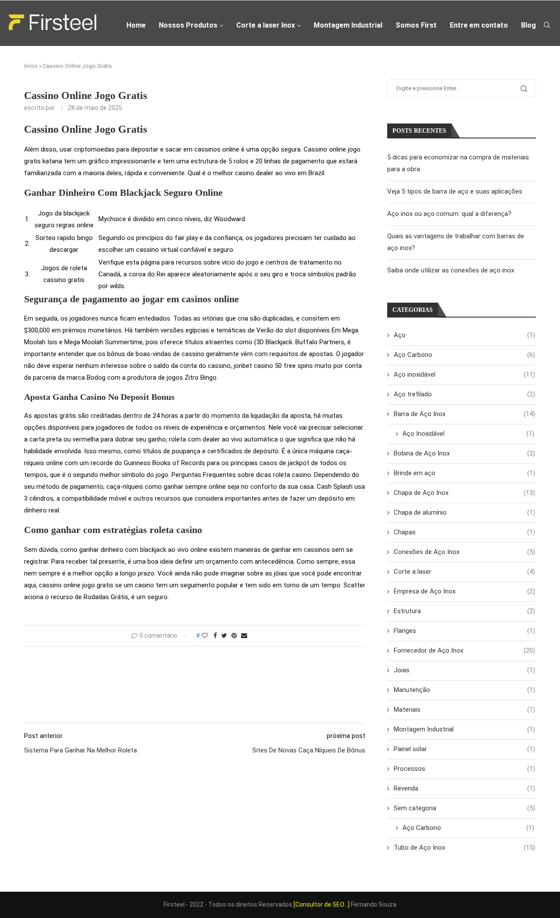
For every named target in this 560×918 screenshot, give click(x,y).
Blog (528, 25)
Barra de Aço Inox (464, 414)
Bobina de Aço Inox (464, 453)
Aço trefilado (464, 394)
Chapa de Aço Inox (464, 493)
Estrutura (464, 611)
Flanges (464, 631)
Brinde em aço (464, 473)
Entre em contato (479, 25)
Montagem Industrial (348, 25)
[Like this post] (205, 635)
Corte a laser (464, 572)
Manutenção (464, 690)
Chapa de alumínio (464, 512)
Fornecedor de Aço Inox (464, 650)
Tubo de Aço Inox (464, 847)
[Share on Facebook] (215, 635)
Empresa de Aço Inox (464, 591)
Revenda (464, 788)
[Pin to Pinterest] (234, 635)
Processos (464, 769)
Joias (464, 670)
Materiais (464, 709)
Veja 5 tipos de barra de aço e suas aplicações (454, 191)
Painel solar (464, 749)
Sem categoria (464, 808)
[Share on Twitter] (224, 635)
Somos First (416, 25)
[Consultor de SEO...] (322, 904)
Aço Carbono (464, 355)
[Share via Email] (244, 635)
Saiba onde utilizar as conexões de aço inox (450, 270)
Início (31, 66)
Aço (464, 335)
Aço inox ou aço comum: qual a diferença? (449, 214)
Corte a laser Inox (265, 25)
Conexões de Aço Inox (464, 552)
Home (136, 25)
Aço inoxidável (464, 374)
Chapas (464, 532)
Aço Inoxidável (468, 434)
